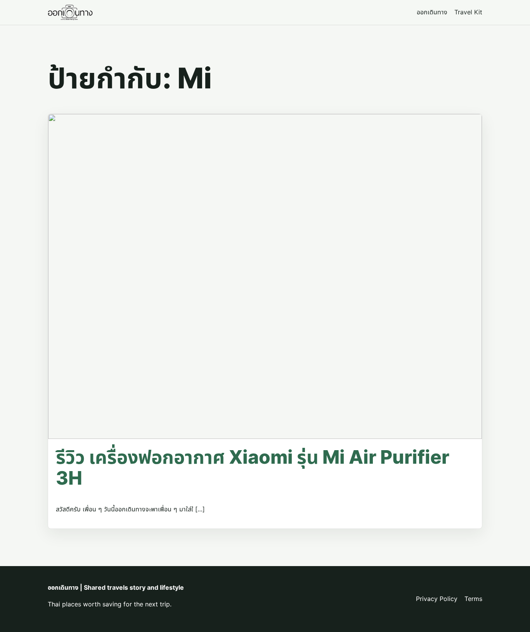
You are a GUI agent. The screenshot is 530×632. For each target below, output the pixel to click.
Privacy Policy (436, 599)
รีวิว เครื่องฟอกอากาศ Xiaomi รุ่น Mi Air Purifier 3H (252, 467)
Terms (473, 599)
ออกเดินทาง (432, 12)
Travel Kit (468, 12)
